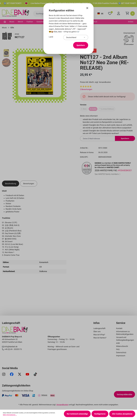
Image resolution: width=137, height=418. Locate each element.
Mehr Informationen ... (10, 415)
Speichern (81, 45)
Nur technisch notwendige (77, 414)
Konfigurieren (100, 414)
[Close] (87, 8)
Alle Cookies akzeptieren (122, 414)
